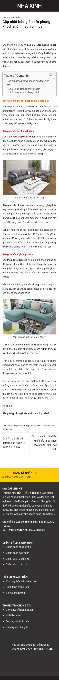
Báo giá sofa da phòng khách (26, 88)
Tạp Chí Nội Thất (11, 17)
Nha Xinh (29, 5)
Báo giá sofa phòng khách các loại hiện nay (28, 82)
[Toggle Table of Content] (49, 76)
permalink (7, 429)
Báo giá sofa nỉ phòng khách (25, 92)
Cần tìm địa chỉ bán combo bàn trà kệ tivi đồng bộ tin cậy (14, 443)
